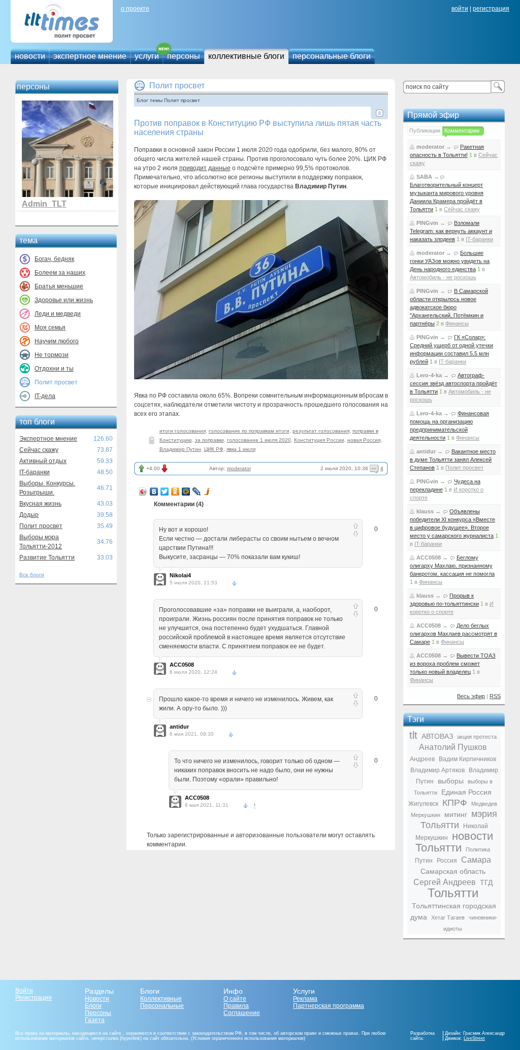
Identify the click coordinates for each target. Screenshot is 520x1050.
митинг (455, 814)
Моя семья (50, 327)
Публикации (424, 130)
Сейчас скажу (38, 449)
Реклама (305, 998)
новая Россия (363, 440)
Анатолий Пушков (453, 747)
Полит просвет (40, 526)
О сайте (234, 998)
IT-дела (45, 396)
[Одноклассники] (175, 491)
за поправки (209, 440)
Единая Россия (466, 792)
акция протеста (477, 737)
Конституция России (319, 440)
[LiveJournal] (196, 491)
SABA (424, 177)
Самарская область (452, 871)
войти (459, 8)
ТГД (486, 882)
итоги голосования (182, 431)
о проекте (135, 8)
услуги (147, 56)
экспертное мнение (89, 56)
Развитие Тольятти (47, 557)
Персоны (98, 1012)
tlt (413, 735)
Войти (24, 990)
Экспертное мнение (48, 438)
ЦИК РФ (213, 449)
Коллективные (161, 998)
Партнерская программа (328, 1005)
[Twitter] (164, 491)
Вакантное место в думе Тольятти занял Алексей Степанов (453, 459)
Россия (447, 860)
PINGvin (427, 223)
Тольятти (453, 893)
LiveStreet (474, 1038)
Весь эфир (471, 696)
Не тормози (52, 354)
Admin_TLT (44, 204)
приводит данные (205, 168)
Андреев (422, 759)
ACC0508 (182, 665)
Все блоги (31, 574)
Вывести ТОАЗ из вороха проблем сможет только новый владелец (453, 663)
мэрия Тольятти (459, 819)
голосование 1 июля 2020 (259, 440)
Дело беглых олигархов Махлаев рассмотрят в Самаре (453, 633)
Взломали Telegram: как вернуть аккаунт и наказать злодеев (451, 231)
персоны (183, 56)
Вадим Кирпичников (467, 759)
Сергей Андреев (444, 882)
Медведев (484, 804)
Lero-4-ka (429, 375)
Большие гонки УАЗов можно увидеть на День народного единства (450, 261)
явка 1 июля (240, 449)
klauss (425, 511)
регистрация (491, 8)
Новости (97, 998)
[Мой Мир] (186, 491)
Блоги (93, 1005)
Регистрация (33, 997)
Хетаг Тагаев (448, 917)
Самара (476, 860)
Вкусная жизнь (40, 503)
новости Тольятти (454, 842)
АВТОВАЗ (437, 736)
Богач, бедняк (54, 258)
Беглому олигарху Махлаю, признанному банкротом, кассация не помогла (452, 565)
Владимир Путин (180, 449)
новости (30, 56)
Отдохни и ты (54, 368)
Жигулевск (423, 803)
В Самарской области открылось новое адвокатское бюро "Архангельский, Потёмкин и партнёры (449, 307)
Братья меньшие (59, 286)
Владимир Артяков (437, 770)
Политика (478, 849)
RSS (495, 696)
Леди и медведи (58, 313)
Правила (236, 1005)
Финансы (457, 323)
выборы (451, 781)
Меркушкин (425, 815)
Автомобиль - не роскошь (443, 277)
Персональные (162, 1005)
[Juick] (207, 491)
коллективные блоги (246, 56)
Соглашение (241, 1012)
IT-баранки (34, 472)
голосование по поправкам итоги (249, 431)
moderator (239, 468)
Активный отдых (43, 461)
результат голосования (320, 431)
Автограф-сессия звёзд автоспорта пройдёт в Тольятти (453, 383)
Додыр (29, 514)
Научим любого (57, 341)
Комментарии (461, 130)
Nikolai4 (180, 575)
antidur (179, 727)
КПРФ (454, 803)
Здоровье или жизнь (64, 300)
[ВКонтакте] (154, 491)
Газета (95, 1020)
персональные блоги (331, 56)
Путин (424, 860)
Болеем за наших (60, 272)
